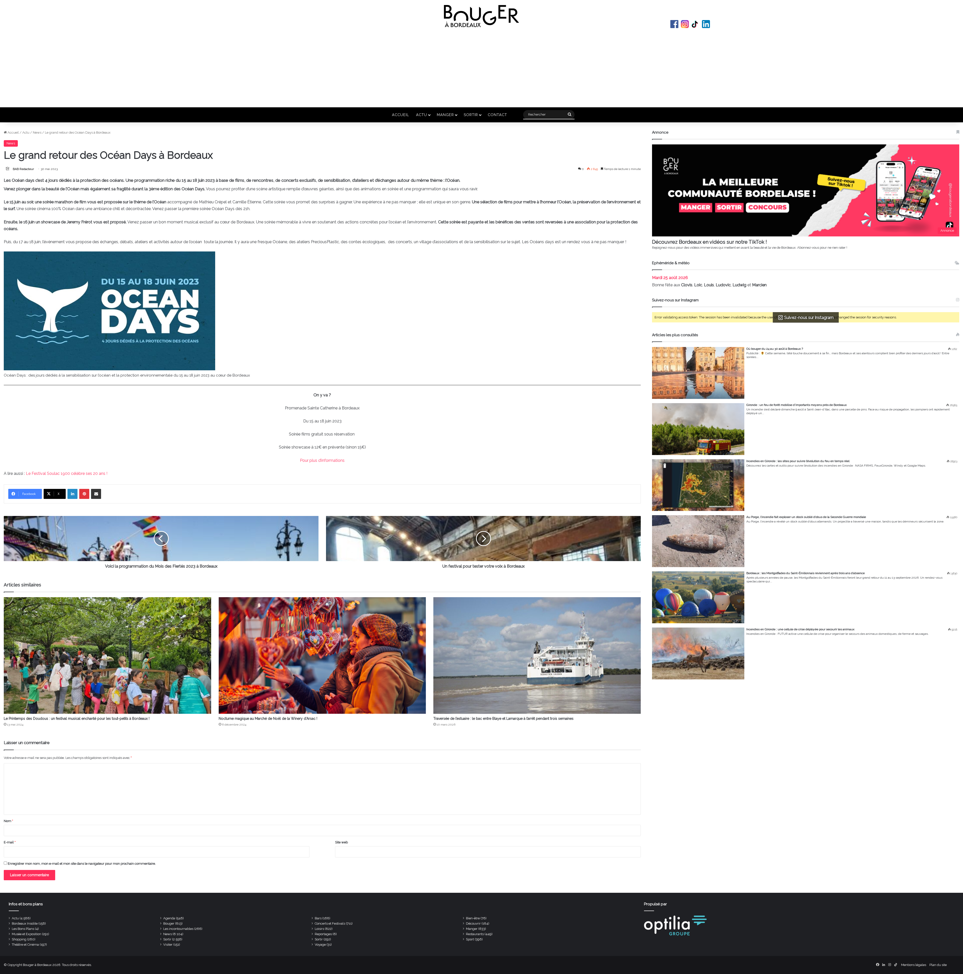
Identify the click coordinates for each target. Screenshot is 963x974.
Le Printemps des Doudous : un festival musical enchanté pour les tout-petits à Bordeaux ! (76, 719)
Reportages (323, 934)
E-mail (10, 842)
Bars (318, 918)
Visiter (168, 944)
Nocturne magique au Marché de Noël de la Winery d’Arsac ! (268, 719)
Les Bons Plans (23, 929)
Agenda (169, 918)
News (37, 132)
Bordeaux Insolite (25, 923)
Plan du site (938, 965)
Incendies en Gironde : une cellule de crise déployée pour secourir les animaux (800, 629)
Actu (421, 115)
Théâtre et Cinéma (25, 944)
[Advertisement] (481, 67)
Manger (445, 115)
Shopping (19, 939)
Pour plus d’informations (322, 460)
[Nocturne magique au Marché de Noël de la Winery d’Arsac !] (322, 655)
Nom (8, 821)
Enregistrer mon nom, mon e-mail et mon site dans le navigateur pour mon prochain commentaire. (82, 863)
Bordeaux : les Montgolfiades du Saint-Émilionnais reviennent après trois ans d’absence (805, 573)
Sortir (471, 115)
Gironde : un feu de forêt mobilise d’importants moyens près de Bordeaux (796, 405)
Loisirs (319, 929)
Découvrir (473, 923)
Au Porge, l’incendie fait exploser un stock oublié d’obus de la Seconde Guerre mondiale (806, 517)
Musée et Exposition (26, 934)
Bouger (168, 923)
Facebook (674, 24)
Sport (470, 939)
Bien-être (473, 918)
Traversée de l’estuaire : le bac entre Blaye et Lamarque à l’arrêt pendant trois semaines (503, 719)
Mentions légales (913, 965)
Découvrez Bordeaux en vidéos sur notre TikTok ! (709, 242)
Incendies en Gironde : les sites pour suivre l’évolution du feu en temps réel (797, 461)
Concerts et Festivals (330, 923)
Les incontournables (178, 929)
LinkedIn (706, 24)
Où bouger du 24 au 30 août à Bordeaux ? (774, 348)
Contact (497, 115)
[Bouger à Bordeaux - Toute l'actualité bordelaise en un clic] (481, 16)
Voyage (320, 944)
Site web (341, 842)
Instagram (685, 24)
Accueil (400, 115)
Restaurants (475, 934)
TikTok (695, 24)
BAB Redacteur (23, 169)
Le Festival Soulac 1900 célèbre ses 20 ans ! (66, 473)
